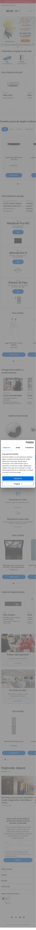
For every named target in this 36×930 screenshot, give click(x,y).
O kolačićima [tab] (29, 447)
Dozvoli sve (18, 478)
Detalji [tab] (18, 447)
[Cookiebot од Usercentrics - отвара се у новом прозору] (26, 442)
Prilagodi (17, 484)
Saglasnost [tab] (6, 447)
